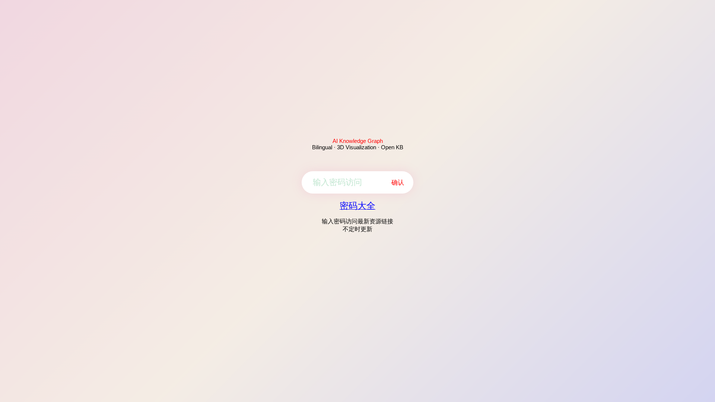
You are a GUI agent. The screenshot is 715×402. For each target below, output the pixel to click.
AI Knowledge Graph (358, 141)
